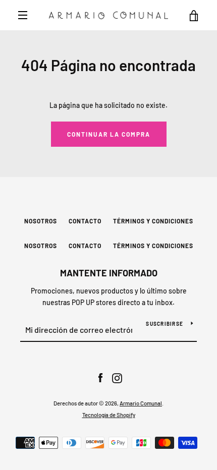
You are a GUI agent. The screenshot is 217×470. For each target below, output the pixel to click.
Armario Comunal (141, 403)
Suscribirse (164, 324)
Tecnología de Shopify (108, 415)
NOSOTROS (40, 220)
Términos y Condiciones (153, 220)
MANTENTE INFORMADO (108, 272)
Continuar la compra (108, 134)
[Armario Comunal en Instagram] (117, 377)
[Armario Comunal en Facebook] (100, 377)
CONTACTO (85, 220)
